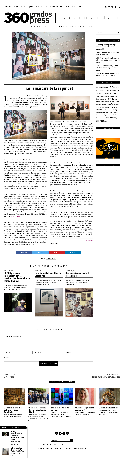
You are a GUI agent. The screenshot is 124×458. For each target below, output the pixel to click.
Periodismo (101, 107)
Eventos (115, 99)
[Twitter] (109, 6)
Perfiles (97, 107)
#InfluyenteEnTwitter (102, 87)
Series (111, 112)
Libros (97, 104)
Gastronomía (54, 6)
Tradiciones (98, 118)
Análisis (102, 91)
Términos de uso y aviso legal (62, 449)
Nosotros (41, 449)
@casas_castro (89, 240)
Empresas (38, 6)
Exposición (106, 102)
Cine (101, 94)
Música (104, 104)
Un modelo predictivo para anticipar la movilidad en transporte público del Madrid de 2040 (106, 47)
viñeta (105, 121)
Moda (67, 6)
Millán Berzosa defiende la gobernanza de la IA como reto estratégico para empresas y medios (108, 60)
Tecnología (103, 115)
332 (111, 87)
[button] (118, 33)
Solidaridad (98, 115)
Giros (73, 6)
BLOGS (108, 91)
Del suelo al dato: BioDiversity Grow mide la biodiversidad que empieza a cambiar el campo (107, 68)
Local (45, 6)
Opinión (108, 104)
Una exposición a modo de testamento (77, 274)
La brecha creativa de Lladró (109, 408)
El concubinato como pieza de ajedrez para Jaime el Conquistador (107, 53)
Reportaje (114, 110)
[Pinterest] (112, 6)
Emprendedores (103, 99)
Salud (62, 6)
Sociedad (115, 112)
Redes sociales (107, 110)
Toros (114, 115)
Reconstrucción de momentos (106, 108)
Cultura (23, 6)
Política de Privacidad (79, 449)
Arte (105, 91)
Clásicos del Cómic (109, 93)
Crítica (98, 96)
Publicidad (49, 449)
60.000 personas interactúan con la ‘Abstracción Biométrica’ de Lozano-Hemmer (17, 277)
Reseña (103, 112)
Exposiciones (51, 258)
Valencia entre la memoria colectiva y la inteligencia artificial (37, 410)
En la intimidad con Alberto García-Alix (48, 274)
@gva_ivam (15, 216)
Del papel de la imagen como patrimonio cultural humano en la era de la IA (107, 74)
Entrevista (110, 99)
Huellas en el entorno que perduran (60, 409)
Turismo (103, 118)
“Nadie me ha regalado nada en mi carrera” (84, 409)
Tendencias (109, 115)
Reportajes (8, 6)
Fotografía (112, 102)
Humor (80, 6)
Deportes (30, 6)
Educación (105, 96)
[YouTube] (115, 6)
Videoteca (100, 120)
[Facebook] (106, 6)
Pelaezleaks (115, 104)
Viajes (16, 6)
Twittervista (110, 117)
